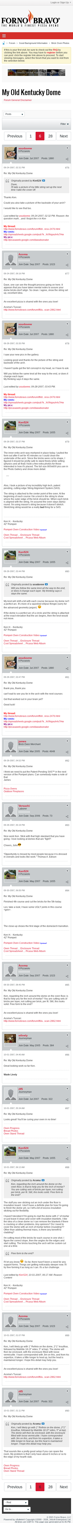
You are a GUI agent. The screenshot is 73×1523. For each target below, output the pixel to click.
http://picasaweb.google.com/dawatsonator (26, 240)
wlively (23, 1035)
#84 (67, 890)
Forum (12, 43)
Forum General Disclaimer (18, 100)
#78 (67, 343)
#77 (67, 273)
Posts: (44, 158)
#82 (67, 760)
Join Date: (23, 158)
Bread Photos (11, 1131)
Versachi (24, 805)
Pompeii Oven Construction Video (22, 529)
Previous (14, 136)
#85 (67, 985)
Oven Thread (11, 535)
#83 (67, 825)
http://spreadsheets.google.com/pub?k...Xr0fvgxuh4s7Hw (34, 234)
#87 (67, 1108)
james (22, 741)
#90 (67, 1410)
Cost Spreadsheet (13, 537)
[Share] (67, 159)
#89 (67, 1335)
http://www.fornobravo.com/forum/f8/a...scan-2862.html (32, 309)
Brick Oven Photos (60, 43)
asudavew (25, 148)
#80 (67, 571)
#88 (67, 1167)
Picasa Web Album (36, 537)
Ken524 (23, 422)
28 (50, 136)
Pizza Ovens (10, 788)
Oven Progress (11, 1128)
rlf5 (20, 1089)
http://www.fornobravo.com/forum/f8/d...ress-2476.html (32, 229)
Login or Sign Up (60, 2)
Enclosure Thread (29, 535)
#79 (67, 441)
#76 (67, 167)
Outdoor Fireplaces (14, 791)
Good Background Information (33, 43)
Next (64, 136)
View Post (43, 180)
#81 (67, 677)
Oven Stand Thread (14, 1133)
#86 (67, 1054)
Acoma (23, 254)
